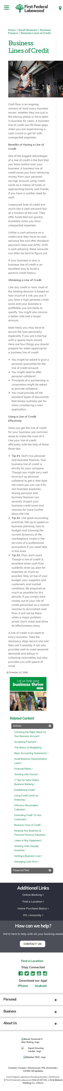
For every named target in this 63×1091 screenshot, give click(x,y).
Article (17, 725)
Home (12, 30)
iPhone (23, 985)
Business (9, 1011)
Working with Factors (26, 774)
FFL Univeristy (49, 1067)
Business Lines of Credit (36, 33)
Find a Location (32, 901)
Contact (12, 1067)
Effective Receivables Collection (26, 807)
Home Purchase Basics (32, 908)
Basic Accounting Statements (30, 753)
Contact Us (33, 944)
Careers (22, 1067)
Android (40, 985)
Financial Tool (21, 870)
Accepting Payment (25, 741)
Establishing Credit (24, 789)
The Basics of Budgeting (27, 747)
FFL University (32, 915)
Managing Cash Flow (25, 861)
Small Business (28, 30)
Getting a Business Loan (27, 855)
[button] (58, 1000)
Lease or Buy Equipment (27, 840)
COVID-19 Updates (33, 1071)
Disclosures (34, 1067)
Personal (9, 999)
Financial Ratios (22, 768)
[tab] (32, 726)
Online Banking (32, 895)
